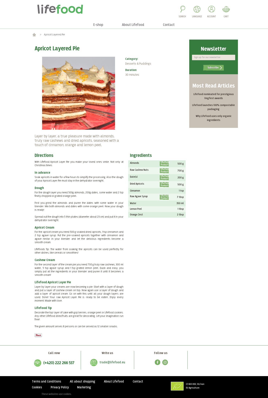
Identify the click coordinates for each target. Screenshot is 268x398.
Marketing (84, 387)
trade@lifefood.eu (112, 362)
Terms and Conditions (46, 381)
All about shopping (82, 381)
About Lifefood (114, 381)
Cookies (37, 387)
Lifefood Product (165, 164)
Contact (138, 381)
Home (34, 34)
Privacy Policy (60, 387)
